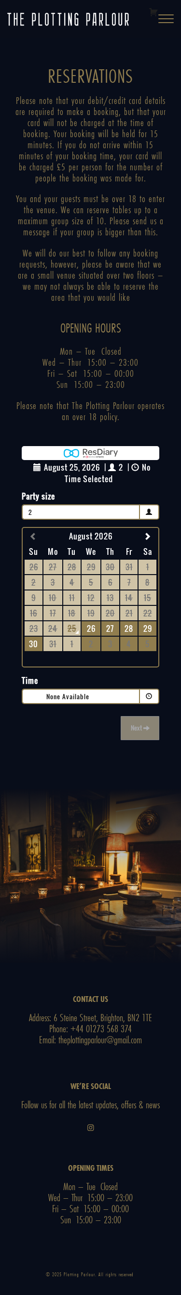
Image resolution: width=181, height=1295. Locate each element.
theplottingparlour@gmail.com (100, 1040)
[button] (166, 19)
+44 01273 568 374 (101, 1029)
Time (30, 680)
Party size (38, 496)
